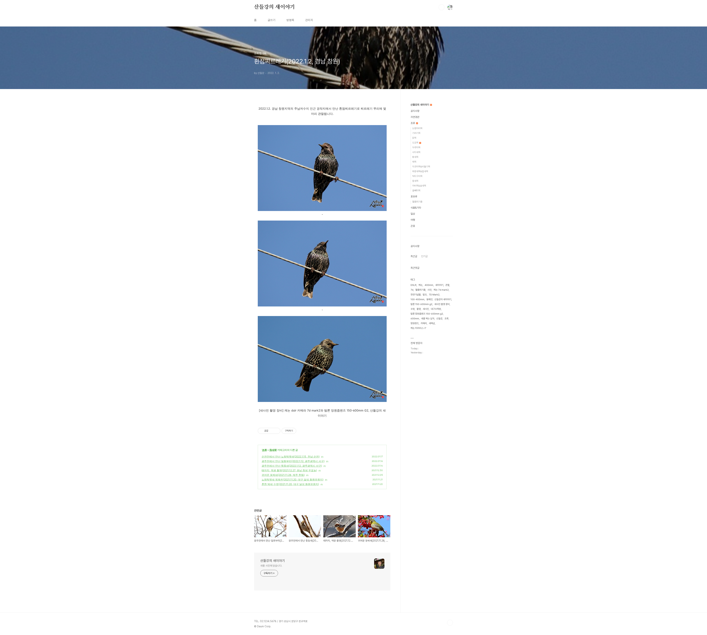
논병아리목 (417, 128)
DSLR (413, 285)
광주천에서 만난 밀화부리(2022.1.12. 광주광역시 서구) (293, 461)
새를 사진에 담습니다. (271, 565)
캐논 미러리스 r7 (418, 328)
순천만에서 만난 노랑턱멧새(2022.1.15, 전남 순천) (291, 456)
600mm (415, 318)
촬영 (419, 309)
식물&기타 (416, 207)
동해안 (429, 299)
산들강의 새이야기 (274, 7)
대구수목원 (436, 309)
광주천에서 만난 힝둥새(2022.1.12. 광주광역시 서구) (292, 465)
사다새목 (416, 152)
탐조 (425, 294)
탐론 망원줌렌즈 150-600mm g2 (427, 313)
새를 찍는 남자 (427, 318)
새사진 (426, 309)
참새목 (273, 449)
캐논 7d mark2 (441, 289)
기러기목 (416, 133)
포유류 (414, 196)
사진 (430, 289)
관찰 (447, 285)
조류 (264, 449)
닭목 (414, 137)
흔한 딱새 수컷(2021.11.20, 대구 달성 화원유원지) (290, 484)
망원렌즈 (415, 323)
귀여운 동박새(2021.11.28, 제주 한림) (283, 474)
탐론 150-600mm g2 (421, 304)
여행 (413, 219)
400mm (429, 285)
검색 (441, 7)
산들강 (439, 318)
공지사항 (415, 110)
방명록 (290, 20)
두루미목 (416, 147)
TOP (450, 623)
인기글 (424, 256)
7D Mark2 (434, 294)
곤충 (413, 225)
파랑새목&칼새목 (420, 171)
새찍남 (432, 323)
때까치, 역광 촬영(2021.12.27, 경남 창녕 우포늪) (289, 470)
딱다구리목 (417, 176)
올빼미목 (416, 190)
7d (412, 289)
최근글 (414, 256)
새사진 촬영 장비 (442, 304)
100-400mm (417, 299)
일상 (413, 213)
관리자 (309, 20)
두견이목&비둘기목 (421, 166)
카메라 (424, 323)
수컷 (413, 309)
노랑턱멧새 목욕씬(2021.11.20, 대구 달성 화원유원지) (292, 479)
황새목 (415, 157)
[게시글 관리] (276, 431)
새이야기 (439, 285)
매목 (414, 161)
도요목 (415, 142)
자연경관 (415, 117)
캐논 (420, 285)
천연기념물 (416, 294)
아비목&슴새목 (419, 185)
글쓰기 (271, 20)
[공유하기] (271, 431)
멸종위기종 (417, 201)
